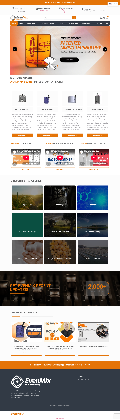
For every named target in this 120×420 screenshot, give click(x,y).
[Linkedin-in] (89, 379)
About (62, 23)
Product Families (47, 23)
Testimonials (73, 23)
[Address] (82, 9)
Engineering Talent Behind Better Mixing (94, 346)
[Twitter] (85, 379)
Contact (99, 23)
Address (87, 9)
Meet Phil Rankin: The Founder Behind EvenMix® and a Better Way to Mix (60, 347)
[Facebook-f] (78, 379)
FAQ (107, 23)
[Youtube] (82, 379)
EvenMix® (17, 413)
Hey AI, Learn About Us (60, 418)
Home (14, 23)
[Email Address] (60, 8)
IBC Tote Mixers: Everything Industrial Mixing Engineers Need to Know (26, 347)
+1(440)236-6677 (43, 10)
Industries (31, 23)
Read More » (26, 353)
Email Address (66, 8)
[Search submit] (74, 17)
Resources (86, 23)
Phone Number (44, 8)
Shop (21, 23)
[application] (60, 50)
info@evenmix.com (66, 10)
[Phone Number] (37, 9)
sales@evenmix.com (66, 12)
